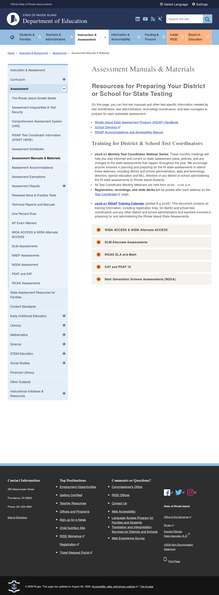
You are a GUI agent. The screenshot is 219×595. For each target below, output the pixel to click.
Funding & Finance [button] (156, 36)
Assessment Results (26, 186)
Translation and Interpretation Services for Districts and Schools (135, 529)
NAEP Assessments (25, 255)
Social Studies (20, 363)
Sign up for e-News (73, 519)
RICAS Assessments (26, 283)
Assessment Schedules (28, 149)
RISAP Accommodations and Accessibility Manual (129, 132)
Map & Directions (17, 517)
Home (11, 53)
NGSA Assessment (25, 264)
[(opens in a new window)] (137, 19)
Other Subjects (20, 381)
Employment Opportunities (78, 486)
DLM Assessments (24, 246)
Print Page (174, 561)
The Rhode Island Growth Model (34, 98)
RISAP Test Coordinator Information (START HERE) (36, 137)
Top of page (146, 586)
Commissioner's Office (127, 486)
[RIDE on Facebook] (168, 492)
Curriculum (17, 79)
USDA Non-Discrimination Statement (178, 547)
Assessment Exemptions (28, 176)
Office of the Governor (176, 517)
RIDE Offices (121, 495)
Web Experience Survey (128, 538)
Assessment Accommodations (32, 167)
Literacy (15, 325)
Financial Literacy (22, 372)
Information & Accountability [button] (126, 36)
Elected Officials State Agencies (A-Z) (175, 534)
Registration (68, 544)
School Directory (106, 127)
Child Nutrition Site (72, 527)
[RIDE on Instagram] (192, 492)
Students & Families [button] (31, 36)
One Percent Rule (24, 213)
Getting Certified (71, 495)
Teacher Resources (73, 503)
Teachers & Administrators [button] (60, 36)
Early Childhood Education (28, 316)
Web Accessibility (124, 511)
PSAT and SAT (22, 273)
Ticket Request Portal (74, 552)
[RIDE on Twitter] (180, 492)
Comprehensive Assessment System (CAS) (37, 123)
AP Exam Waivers (24, 223)
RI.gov (167, 525)
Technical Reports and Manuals (33, 204)
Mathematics (19, 334)
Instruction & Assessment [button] (93, 37)
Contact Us (119, 503)
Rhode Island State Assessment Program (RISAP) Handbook (136, 122)
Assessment (60, 53)
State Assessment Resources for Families (32, 294)
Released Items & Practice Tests (34, 195)
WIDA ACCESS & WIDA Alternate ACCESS (35, 234)
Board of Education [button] (200, 36)
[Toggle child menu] (64, 79)
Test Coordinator (106, 194)
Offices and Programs (74, 511)
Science (15, 344)
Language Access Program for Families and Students (132, 519)
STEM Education (21, 353)
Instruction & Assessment (33, 53)
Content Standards (23, 306)
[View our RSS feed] (153, 19)
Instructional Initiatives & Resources (26, 393)
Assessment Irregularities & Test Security (34, 109)
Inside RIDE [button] (178, 36)
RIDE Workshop (71, 536)
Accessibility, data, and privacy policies (113, 586)
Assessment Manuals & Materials (36, 158)
